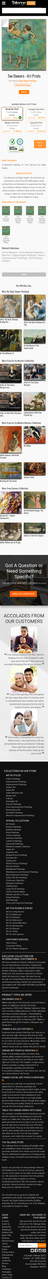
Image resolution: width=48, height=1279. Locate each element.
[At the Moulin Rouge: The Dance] (34, 499)
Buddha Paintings (13, 829)
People (5, 260)
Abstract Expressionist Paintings (20, 815)
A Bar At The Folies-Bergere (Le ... (7, 386)
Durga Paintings (13, 897)
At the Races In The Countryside (31, 346)
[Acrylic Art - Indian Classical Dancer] (11, 502)
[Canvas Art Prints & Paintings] (37, 1050)
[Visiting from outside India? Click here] (36, 959)
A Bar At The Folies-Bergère (31, 383)
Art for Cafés (12, 931)
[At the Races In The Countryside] (34, 336)
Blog (4, 1266)
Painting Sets (11, 886)
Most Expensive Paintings (17, 875)
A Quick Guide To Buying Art (6, 1224)
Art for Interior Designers (17, 948)
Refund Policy (8, 1241)
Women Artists (12, 866)
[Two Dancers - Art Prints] (24, 44)
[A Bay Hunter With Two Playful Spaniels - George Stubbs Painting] (34, 401)
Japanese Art (12, 852)
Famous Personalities (15, 891)
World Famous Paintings (16, 863)
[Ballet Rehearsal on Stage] (11, 531)
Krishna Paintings (13, 827)
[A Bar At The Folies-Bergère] (34, 372)
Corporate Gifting (13, 946)
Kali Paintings (12, 900)
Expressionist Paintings (16, 781)
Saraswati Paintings (14, 844)
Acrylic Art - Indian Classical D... (7, 516)
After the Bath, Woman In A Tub (34, 323)
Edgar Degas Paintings (24, 255)
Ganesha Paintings (14, 838)
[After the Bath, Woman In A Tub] (34, 307)
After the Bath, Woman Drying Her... (9, 320)
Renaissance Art (13, 810)
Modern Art (11, 796)
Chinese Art (11, 860)
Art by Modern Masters (31, 252)
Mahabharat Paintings (15, 869)
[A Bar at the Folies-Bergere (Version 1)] (11, 401)
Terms (5, 1243)
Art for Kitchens (13, 917)
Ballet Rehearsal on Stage (10, 542)
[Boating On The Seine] (11, 470)
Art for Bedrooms (14, 914)
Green (41, 255)
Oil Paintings (35, 258)
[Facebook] (36, 1251)
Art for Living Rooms (15, 911)
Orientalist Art (12, 801)
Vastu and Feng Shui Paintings (19, 903)
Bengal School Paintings (16, 855)
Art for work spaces (15, 934)
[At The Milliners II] (11, 340)
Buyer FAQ (6, 1235)
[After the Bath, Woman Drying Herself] (11, 306)
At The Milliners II (7, 353)
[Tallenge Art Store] (24, 3)
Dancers (6, 255)
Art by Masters (9, 252)
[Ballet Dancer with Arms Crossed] (11, 439)
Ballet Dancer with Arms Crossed (9, 456)
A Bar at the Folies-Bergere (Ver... (10, 414)
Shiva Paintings (12, 832)
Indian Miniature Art (14, 793)
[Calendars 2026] (21, 999)
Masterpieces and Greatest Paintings (22, 872)
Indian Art (10, 790)
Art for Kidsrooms (14, 920)
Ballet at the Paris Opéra (33, 535)
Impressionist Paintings (14, 258)
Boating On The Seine (8, 481)
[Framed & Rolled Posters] (32, 1029)
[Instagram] (40, 1251)
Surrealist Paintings (14, 812)
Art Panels (10, 824)
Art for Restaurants (14, 926)
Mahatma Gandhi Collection (18, 846)
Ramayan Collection (14, 883)
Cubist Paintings (13, 779)
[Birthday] (34, 434)
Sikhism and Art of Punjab (17, 894)
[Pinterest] (44, 1251)
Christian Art (11, 858)
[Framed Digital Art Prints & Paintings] (3, 1080)
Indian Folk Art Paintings (16, 877)
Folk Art (9, 798)
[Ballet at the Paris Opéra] (34, 528)
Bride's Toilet (29, 477)
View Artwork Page (22, 84)
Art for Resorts (12, 928)
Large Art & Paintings (15, 889)
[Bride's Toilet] (34, 468)
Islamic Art (10, 787)
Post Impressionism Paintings (19, 807)
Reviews (5, 1238)
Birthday (27, 445)
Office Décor (11, 943)
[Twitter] (32, 1251)
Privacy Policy (8, 1252)
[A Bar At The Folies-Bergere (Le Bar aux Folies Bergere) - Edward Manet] (11, 373)
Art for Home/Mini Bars (16, 923)
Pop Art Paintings (13, 804)
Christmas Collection (15, 880)
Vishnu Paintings (13, 835)
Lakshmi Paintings (14, 841)
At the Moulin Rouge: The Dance (33, 511)
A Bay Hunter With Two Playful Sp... (33, 413)
